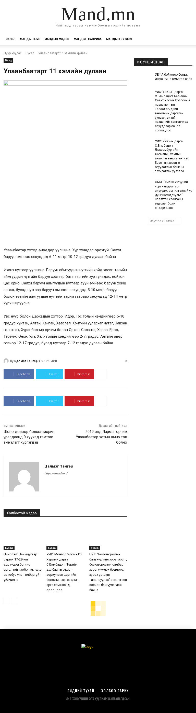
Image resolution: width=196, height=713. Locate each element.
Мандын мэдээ (56, 39)
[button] (186, 39)
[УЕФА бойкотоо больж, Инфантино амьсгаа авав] (143, 79)
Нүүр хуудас (12, 53)
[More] (101, 374)
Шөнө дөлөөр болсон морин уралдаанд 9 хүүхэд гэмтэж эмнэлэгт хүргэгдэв (29, 437)
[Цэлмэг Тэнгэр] (7, 360)
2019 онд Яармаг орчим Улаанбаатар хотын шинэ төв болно (101, 437)
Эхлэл (10, 39)
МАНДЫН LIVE (30, 39)
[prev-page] (7, 601)
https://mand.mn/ (55, 473)
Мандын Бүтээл (119, 39)
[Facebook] (46, 482)
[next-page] (15, 601)
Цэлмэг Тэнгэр (26, 361)
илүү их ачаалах (162, 220)
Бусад (30, 53)
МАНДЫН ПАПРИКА (88, 39)
